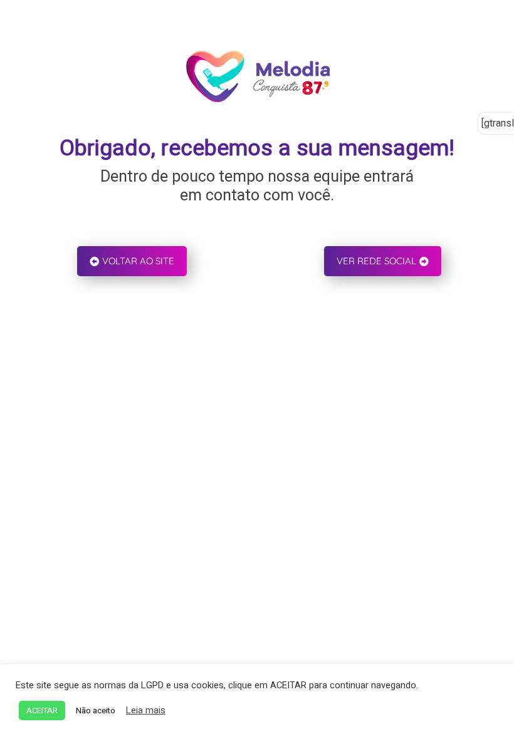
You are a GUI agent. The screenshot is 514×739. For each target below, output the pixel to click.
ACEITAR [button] (42, 710)
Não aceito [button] (95, 710)
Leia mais (145, 710)
